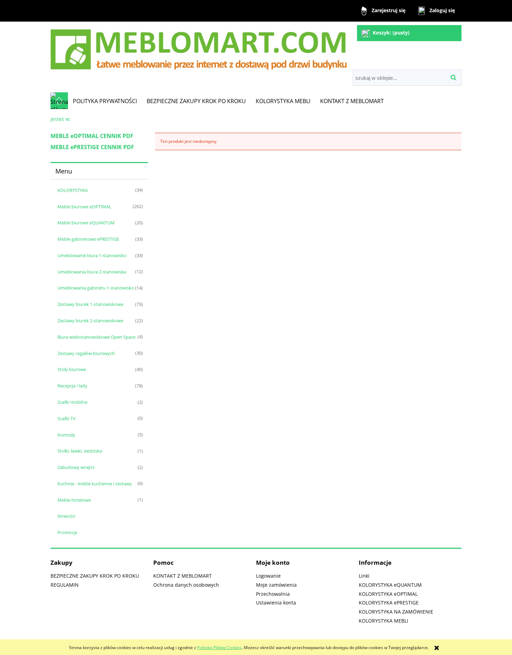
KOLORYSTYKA (72, 190)
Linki (364, 575)
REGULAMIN (65, 584)
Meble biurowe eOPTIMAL (84, 206)
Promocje (67, 532)
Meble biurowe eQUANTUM (86, 222)
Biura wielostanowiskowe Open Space (96, 337)
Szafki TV (66, 418)
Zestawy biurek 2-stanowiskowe (90, 320)
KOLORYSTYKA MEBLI (383, 620)
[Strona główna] (199, 46)
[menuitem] (105, 101)
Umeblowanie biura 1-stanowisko (91, 255)
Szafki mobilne (72, 402)
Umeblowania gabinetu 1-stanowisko (95, 288)
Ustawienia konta (276, 602)
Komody (66, 435)
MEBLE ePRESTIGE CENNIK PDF (92, 147)
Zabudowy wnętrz (76, 467)
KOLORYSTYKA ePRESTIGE (389, 602)
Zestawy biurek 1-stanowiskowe (90, 304)
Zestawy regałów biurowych (86, 353)
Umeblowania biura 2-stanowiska (91, 272)
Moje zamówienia (276, 584)
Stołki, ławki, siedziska (79, 451)
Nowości (66, 516)
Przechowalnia (273, 594)
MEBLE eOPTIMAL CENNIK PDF (92, 136)
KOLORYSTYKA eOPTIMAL (388, 594)
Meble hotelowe (74, 500)
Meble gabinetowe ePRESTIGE (88, 239)
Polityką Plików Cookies (219, 647)
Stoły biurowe (71, 369)
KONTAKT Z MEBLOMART (182, 575)
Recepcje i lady (72, 386)
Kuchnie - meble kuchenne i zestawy (94, 483)
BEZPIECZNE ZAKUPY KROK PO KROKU (95, 575)
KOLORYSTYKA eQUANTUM (390, 584)
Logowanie (268, 575)
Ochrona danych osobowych (186, 584)
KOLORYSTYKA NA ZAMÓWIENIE (396, 611)
